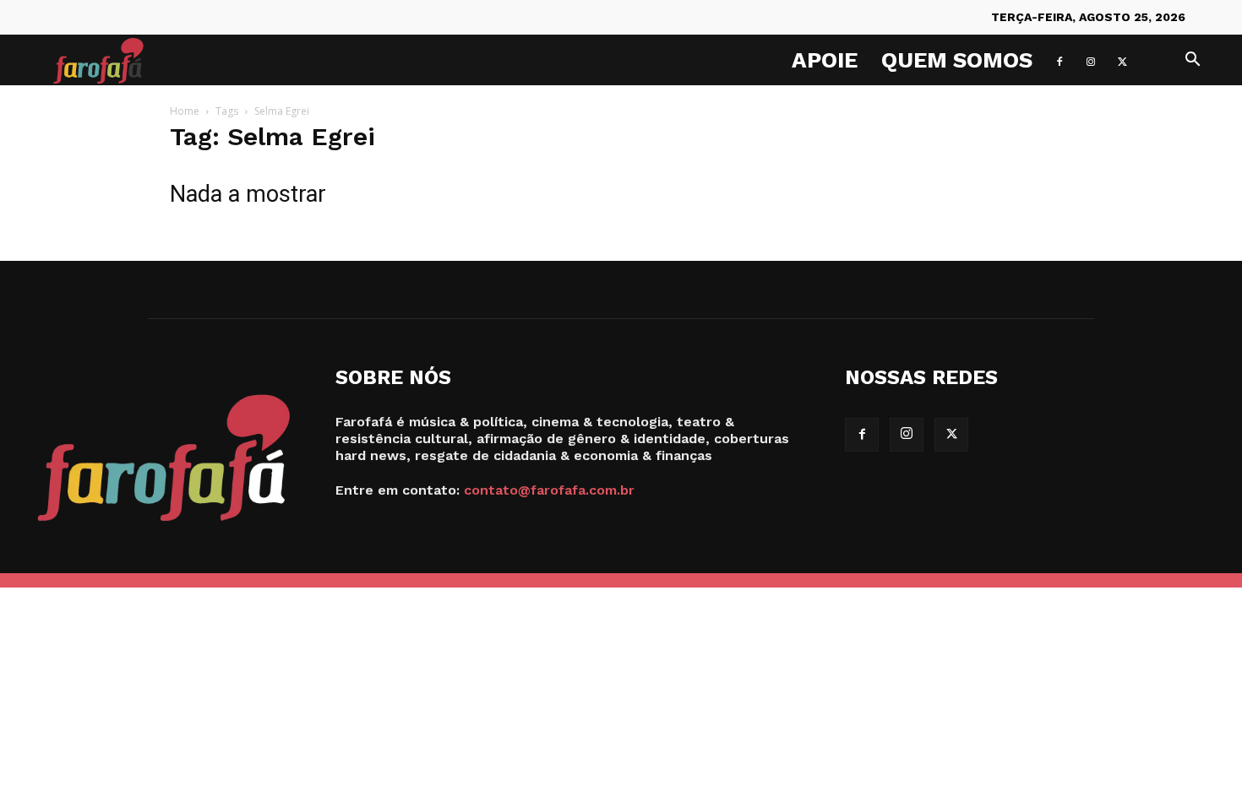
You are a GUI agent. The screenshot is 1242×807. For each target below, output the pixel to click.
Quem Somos (956, 60)
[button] (1192, 61)
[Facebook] (1059, 60)
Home (184, 111)
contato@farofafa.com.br (549, 490)
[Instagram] (1090, 60)
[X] (1122, 60)
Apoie (825, 60)
